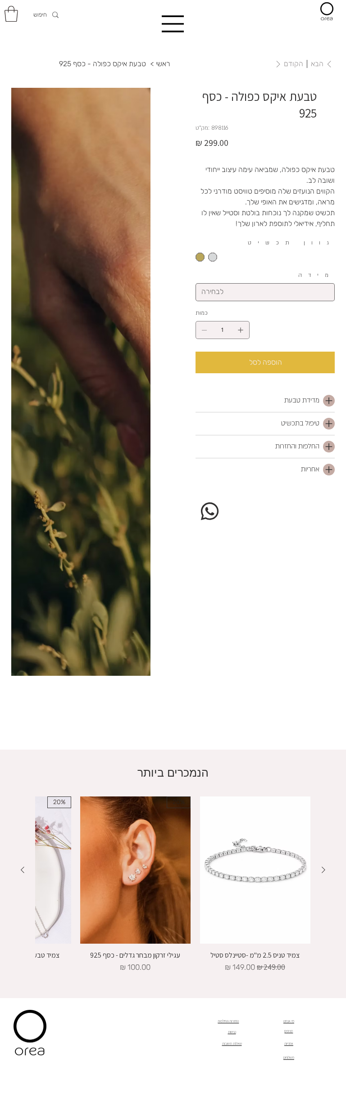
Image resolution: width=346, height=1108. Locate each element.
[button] (11, 14)
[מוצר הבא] (22, 869)
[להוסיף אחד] (241, 330)
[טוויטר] (240, 499)
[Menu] (173, 24)
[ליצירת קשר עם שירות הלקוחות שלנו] (210, 511)
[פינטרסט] (234, 499)
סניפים (288, 1031)
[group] (172, 885)
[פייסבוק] (228, 499)
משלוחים (288, 1057)
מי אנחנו (288, 1021)
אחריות (288, 1043)
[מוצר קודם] (323, 869)
